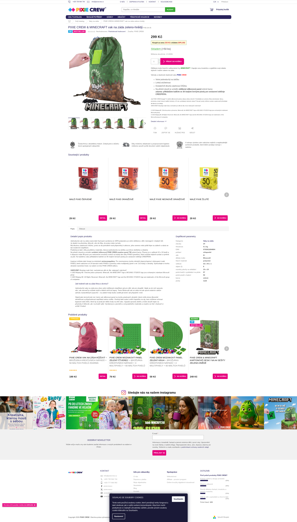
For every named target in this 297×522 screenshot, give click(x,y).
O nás (122, 2)
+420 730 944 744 (110, 479)
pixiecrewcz (108, 486)
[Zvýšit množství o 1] (159, 60)
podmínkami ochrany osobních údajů (195, 447)
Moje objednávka (140, 482)
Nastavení (118, 516)
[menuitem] (75, 17)
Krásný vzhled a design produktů (212, 479)
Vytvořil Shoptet (223, 517)
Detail (103, 218)
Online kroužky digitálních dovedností (180, 482)
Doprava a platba (136, 2)
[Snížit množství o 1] (159, 62)
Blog (135, 488)
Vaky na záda (208, 241)
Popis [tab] (72, 229)
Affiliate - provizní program (176, 479)
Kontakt (152, 2)
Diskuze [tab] (82, 229)
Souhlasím (178, 499)
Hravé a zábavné (206, 484)
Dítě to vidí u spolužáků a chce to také (214, 497)
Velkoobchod (166, 2)
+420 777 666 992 (110, 483)
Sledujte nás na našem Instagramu (152, 392)
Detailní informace (157, 121)
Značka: (136, 31)
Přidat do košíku (174, 61)
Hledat (170, 10)
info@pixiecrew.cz (110, 476)
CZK (215, 2)
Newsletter (137, 485)
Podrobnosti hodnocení (117, 31)
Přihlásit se (159, 453)
